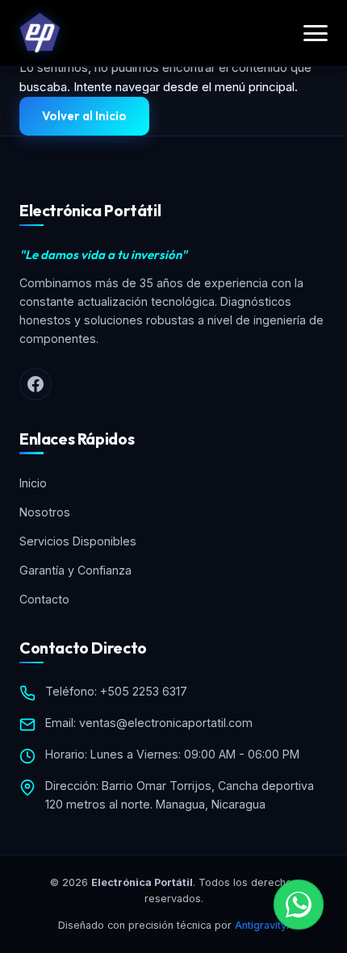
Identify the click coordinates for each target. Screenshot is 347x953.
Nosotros (44, 512)
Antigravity (260, 925)
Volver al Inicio (84, 115)
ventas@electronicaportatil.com (166, 722)
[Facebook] (35, 384)
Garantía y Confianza (75, 570)
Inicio (33, 483)
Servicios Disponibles (77, 541)
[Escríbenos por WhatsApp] (298, 904)
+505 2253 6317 (143, 691)
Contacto (44, 599)
